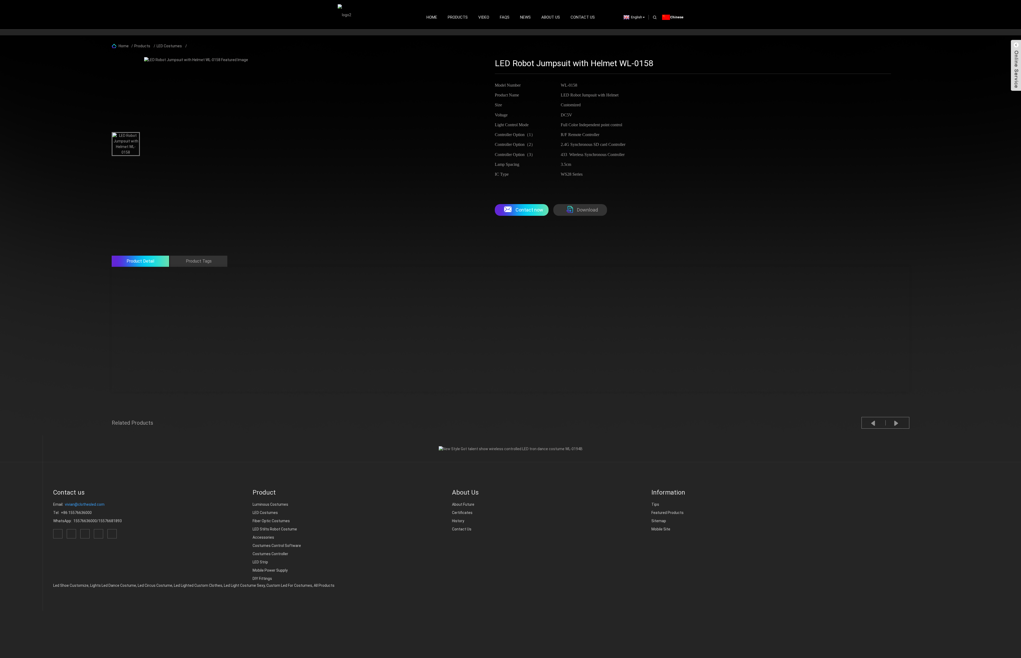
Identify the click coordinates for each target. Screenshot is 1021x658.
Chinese (676, 17)
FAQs (504, 17)
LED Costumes (169, 46)
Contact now (529, 210)
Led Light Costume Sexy (244, 585)
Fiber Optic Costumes (271, 521)
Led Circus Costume (155, 585)
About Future (463, 504)
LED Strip (260, 562)
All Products (324, 585)
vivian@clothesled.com (84, 504)
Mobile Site (660, 529)
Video (483, 17)
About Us (550, 17)
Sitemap (658, 521)
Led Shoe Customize (71, 585)
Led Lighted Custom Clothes (198, 585)
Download (587, 210)
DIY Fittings (262, 578)
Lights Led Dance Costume (113, 585)
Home (431, 17)
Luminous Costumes (270, 504)
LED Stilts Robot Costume (275, 529)
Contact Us (583, 17)
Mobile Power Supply (270, 570)
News (525, 17)
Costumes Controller (270, 554)
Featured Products (667, 513)
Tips (655, 504)
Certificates (462, 513)
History (458, 521)
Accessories (263, 537)
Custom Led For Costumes (289, 585)
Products (458, 17)
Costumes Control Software (277, 545)
